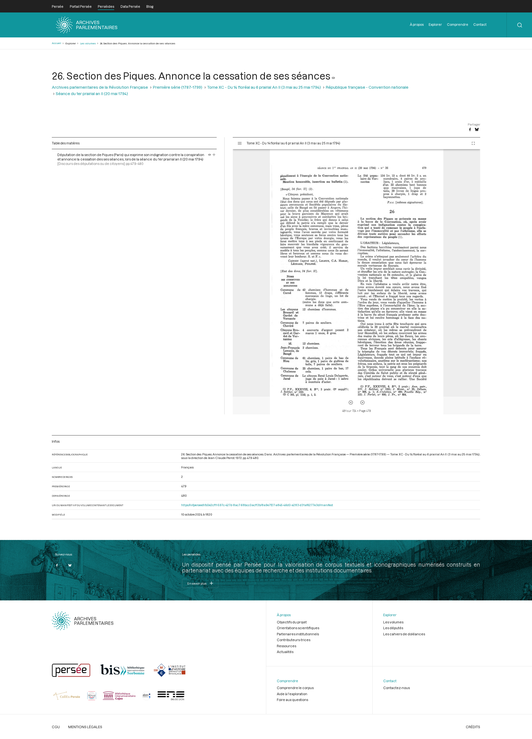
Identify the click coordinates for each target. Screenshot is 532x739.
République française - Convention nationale (367, 87)
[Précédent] (351, 402)
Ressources (286, 646)
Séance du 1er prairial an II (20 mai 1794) (92, 93)
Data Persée (130, 6)
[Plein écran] (473, 143)
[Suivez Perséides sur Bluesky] (70, 565)
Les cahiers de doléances (404, 634)
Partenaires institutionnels (298, 634)
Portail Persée (81, 6)
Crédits (473, 727)
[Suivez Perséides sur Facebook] (57, 565)
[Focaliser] (214, 155)
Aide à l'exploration (292, 694)
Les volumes (88, 43)
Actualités (285, 652)
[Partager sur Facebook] (470, 130)
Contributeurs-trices (293, 640)
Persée (57, 6)
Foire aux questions (292, 700)
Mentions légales (85, 727)
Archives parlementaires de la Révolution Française (100, 87)
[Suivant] (362, 402)
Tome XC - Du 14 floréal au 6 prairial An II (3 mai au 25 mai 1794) (264, 87)
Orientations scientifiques (298, 628)
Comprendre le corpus (295, 688)
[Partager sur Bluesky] (477, 130)
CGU (56, 727)
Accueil (56, 43)
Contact (480, 24)
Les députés (393, 628)
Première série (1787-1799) (177, 87)
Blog (149, 6)
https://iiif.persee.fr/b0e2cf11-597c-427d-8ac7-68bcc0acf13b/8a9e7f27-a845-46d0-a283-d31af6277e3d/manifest (257, 505)
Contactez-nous (396, 688)
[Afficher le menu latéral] (239, 143)
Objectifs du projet (292, 622)
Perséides (106, 6)
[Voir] (333, 75)
